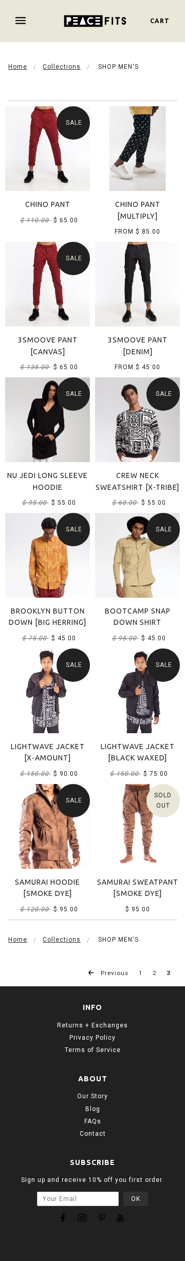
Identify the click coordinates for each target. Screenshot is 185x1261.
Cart (160, 20)
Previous (113, 973)
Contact (93, 1133)
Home (17, 66)
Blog (92, 1109)
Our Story (92, 1096)
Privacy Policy (92, 1037)
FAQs (92, 1121)
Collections (62, 66)
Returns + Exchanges (92, 1025)
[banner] (95, 21)
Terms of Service (93, 1050)
